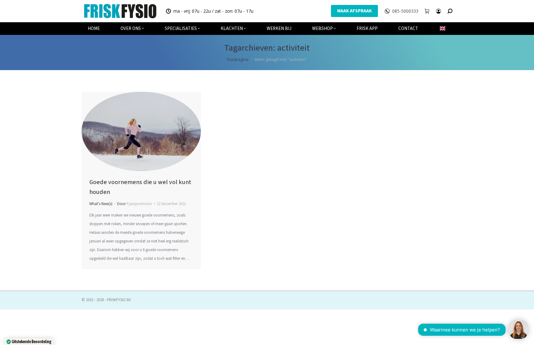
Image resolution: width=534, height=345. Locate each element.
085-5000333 (405, 11)
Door (134, 204)
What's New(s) (100, 204)
